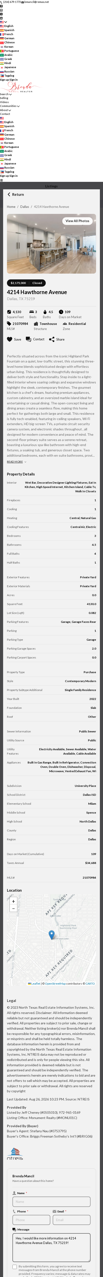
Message (23, 1229)
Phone (22, 1211)
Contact (5, 113)
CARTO (90, 983)
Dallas (24, 207)
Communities (8, 105)
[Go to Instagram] (1, 9)
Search (4, 94)
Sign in (14, 79)
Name (22, 1193)
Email (61, 1211)
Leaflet (35, 983)
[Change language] (3, 22)
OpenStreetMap (55, 983)
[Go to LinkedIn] (1, 17)
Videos (4, 102)
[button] (52, 935)
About (4, 110)
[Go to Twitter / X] (1, 13)
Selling (4, 97)
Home (11, 207)
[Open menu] (1, 180)
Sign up (4, 79)
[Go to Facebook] (1, 5)
